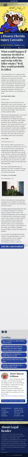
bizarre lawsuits (2, 419)
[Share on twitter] (5, 332)
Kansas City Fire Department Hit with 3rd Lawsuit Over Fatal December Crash (19, 412)
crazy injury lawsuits (7, 419)
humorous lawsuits (16, 419)
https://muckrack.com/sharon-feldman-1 (13, 396)
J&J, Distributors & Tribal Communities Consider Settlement (6, 412)
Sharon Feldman (7, 45)
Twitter (17, 1)
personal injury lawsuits (20, 419)
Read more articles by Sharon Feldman (13, 401)
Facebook (14, 1)
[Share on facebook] (2, 332)
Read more (4, 452)
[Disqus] (14, 269)
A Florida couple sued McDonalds (10, 209)
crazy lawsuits (11, 419)
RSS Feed (11, 1)
